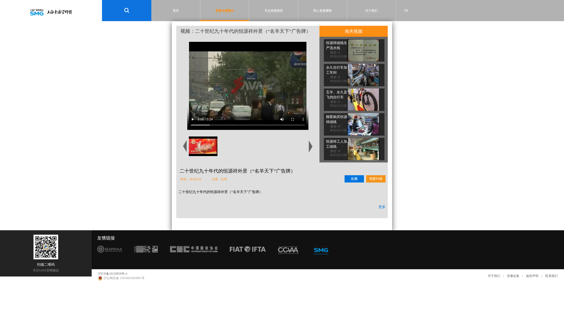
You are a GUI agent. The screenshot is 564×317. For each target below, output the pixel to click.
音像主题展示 (224, 10)
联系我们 (551, 276)
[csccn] (194, 257)
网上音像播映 (322, 10)
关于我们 (371, 10)
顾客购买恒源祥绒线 (336, 119)
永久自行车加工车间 (336, 70)
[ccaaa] (288, 257)
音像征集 (513, 276)
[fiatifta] (248, 257)
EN (406, 10)
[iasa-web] (146, 257)
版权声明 (532, 276)
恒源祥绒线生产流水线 (336, 45)
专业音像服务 (273, 10)
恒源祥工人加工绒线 (336, 144)
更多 (382, 207)
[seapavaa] (109, 257)
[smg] (321, 257)
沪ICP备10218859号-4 (112, 273)
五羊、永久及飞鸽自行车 (336, 94)
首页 (176, 10)
